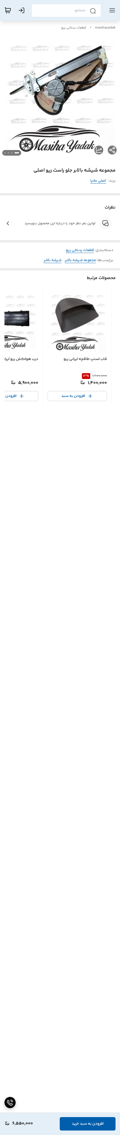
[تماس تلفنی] (10, 1102)
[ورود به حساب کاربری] (22, 10)
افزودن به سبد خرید (88, 1124)
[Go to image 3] (8, 152)
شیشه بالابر (53, 260)
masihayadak (105, 28)
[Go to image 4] (5, 152)
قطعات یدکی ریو (73, 28)
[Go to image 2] (11, 152)
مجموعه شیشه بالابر (80, 260)
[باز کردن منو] (111, 10)
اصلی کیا (98, 181)
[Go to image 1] (17, 152)
